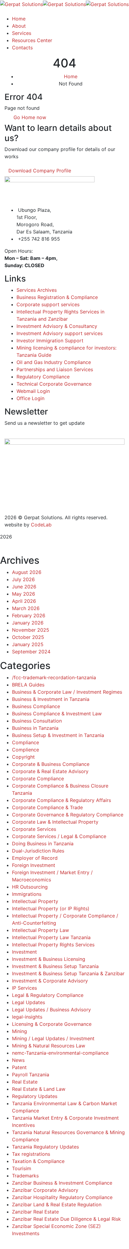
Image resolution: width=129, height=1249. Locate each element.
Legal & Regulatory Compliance (47, 995)
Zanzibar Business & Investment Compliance (62, 1183)
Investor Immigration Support (49, 341)
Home (70, 76)
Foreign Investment (33, 865)
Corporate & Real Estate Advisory (50, 771)
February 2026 (28, 615)
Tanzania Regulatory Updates (45, 1147)
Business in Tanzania (35, 728)
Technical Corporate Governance (54, 384)
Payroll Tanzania (30, 1075)
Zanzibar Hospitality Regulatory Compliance (62, 1197)
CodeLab (41, 525)
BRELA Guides (28, 685)
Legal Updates (28, 1002)
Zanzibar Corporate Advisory (45, 1190)
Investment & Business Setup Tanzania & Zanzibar (68, 973)
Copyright (23, 757)
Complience (25, 750)
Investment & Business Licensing (48, 959)
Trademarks (25, 1176)
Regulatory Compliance (43, 377)
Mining (19, 1031)
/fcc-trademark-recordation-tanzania (54, 677)
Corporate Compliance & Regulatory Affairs (61, 800)
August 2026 (26, 572)
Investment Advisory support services (59, 333)
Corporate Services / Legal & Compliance (59, 836)
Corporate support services (48, 304)
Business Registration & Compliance (57, 297)
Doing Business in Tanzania (43, 843)
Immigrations (26, 894)
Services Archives (36, 290)
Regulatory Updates (34, 1096)
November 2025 (30, 630)
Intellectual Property (35, 901)
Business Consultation (37, 721)
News (18, 1060)
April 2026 (24, 601)
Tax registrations (31, 1154)
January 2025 (28, 644)
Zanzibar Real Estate (35, 1212)
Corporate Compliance (38, 779)
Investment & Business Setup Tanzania (55, 966)
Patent (19, 1067)
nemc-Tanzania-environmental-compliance (60, 1053)
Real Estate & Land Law (38, 1089)
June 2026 (24, 587)
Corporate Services (34, 829)
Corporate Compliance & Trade (47, 807)
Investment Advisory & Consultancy (56, 326)
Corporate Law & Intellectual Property (55, 822)
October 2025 (28, 637)
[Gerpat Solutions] (21, 4)
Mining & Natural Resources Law (48, 1046)
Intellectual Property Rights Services (53, 945)
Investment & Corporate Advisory (50, 981)
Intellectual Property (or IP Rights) (50, 908)
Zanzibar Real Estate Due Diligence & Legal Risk (66, 1219)
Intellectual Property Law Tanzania (51, 937)
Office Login (30, 398)
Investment (24, 952)
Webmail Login (33, 391)
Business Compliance (36, 706)
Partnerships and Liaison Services (54, 369)
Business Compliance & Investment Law (57, 714)
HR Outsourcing (30, 887)
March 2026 (26, 608)
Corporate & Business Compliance (50, 764)
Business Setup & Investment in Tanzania (58, 735)
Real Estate (25, 1082)
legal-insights (27, 1017)
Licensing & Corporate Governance (52, 1024)
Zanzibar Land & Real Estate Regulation (56, 1204)
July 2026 (23, 579)
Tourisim (21, 1168)
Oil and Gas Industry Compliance (53, 362)
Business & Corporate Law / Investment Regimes (67, 692)
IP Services (24, 988)
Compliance (25, 742)
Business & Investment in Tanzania (50, 699)
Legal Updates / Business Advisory (51, 1010)
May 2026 (23, 594)
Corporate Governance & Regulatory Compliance (67, 815)
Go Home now (29, 117)
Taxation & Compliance (38, 1161)
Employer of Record (35, 858)
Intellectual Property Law (40, 930)
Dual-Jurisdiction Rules (38, 851)
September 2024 (31, 652)
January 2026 (28, 623)
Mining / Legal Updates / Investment (53, 1038)
